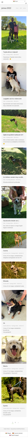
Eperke (5, 406)
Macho (5, 366)
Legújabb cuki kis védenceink (12, 99)
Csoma (5, 251)
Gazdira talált (6, 283)
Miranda (5, 281)
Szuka (10, 408)
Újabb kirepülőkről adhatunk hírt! (13, 135)
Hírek (4, 54)
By (9, 54)
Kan (9, 253)
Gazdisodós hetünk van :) (11, 221)
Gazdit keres (5, 253)
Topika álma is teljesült (10, 52)
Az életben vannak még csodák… (13, 177)
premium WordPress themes (18, 428)
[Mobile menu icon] (2, 2)
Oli (4, 323)
